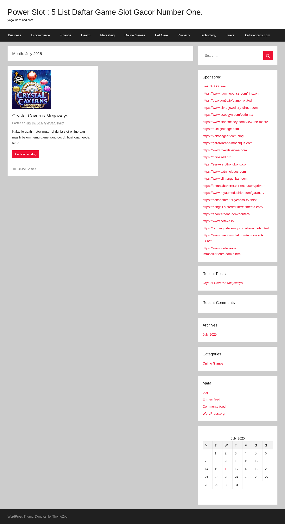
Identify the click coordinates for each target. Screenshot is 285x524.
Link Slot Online (214, 86)
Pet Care (161, 35)
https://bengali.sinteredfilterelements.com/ (233, 207)
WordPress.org (214, 413)
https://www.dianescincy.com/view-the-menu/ (235, 122)
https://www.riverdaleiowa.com (225, 150)
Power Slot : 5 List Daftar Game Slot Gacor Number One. (105, 12)
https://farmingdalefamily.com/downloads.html (236, 228)
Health (85, 35)
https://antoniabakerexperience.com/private (234, 186)
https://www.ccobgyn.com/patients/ (228, 115)
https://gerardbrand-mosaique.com (227, 143)
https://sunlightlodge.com (221, 129)
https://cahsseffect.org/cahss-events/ (230, 200)
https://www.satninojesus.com (224, 171)
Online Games (134, 35)
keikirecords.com (257, 35)
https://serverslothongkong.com (225, 164)
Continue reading (25, 154)
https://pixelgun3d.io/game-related (227, 100)
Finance (65, 35)
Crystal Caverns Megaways (40, 115)
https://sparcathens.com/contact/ (226, 214)
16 (226, 469)
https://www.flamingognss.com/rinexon (230, 93)
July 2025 (210, 334)
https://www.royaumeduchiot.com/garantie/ (233, 193)
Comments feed (214, 406)
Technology (208, 35)
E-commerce (40, 35)
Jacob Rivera (55, 122)
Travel (230, 35)
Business (14, 35)
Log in (207, 392)
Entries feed (211, 399)
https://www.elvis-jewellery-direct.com (230, 108)
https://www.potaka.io (218, 221)
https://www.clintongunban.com (225, 178)
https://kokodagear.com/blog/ (223, 136)
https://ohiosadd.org (217, 157)
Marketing (107, 35)
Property (184, 35)
